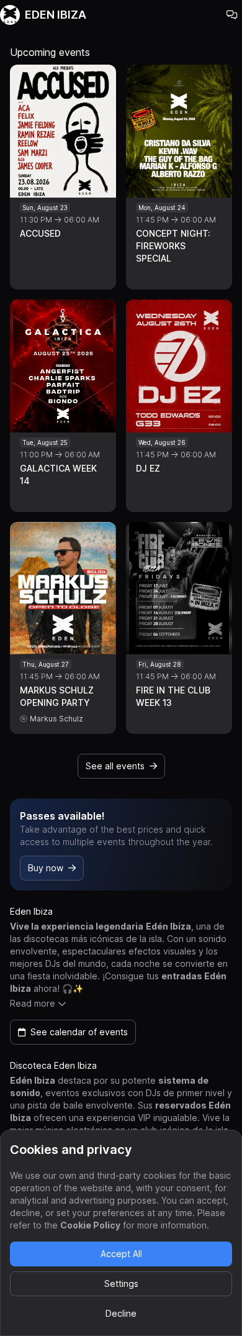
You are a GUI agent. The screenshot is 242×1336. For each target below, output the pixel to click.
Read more (32, 1003)
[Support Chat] (232, 15)
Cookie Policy (90, 1225)
